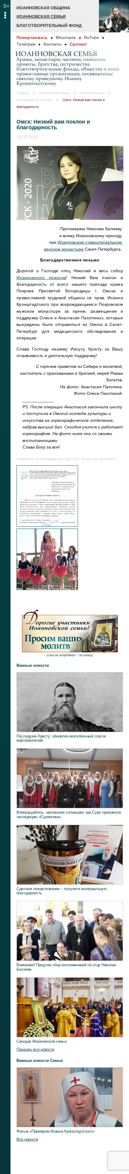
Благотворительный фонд (49, 25)
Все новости (27, 1139)
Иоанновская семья (41, 16)
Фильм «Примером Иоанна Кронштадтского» (55, 1131)
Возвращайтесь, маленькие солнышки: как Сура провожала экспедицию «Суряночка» (68, 814)
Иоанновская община (43, 7)
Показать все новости (35, 1049)
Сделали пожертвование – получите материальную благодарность (61, 890)
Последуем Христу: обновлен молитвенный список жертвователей (61, 738)
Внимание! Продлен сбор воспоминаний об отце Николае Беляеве (66, 967)
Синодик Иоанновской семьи (41, 1041)
